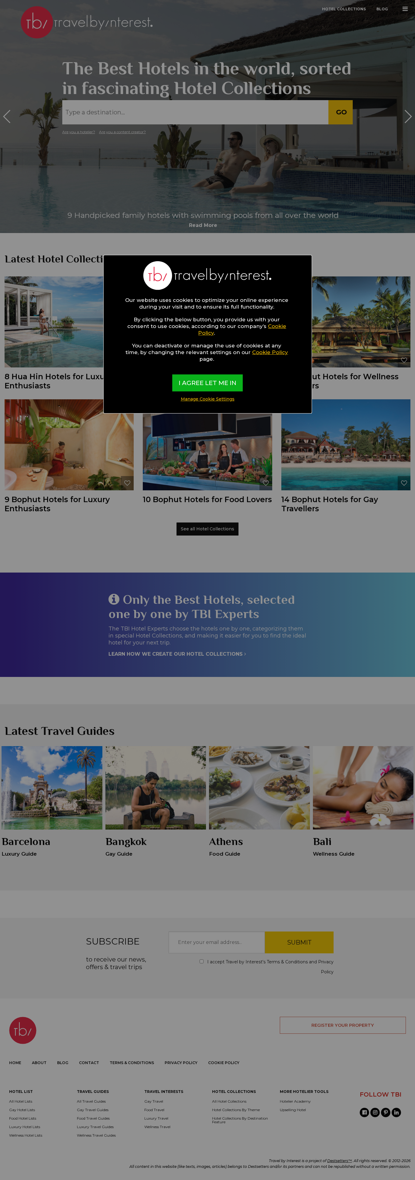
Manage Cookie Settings (208, 399)
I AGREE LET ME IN (207, 383)
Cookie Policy (270, 352)
